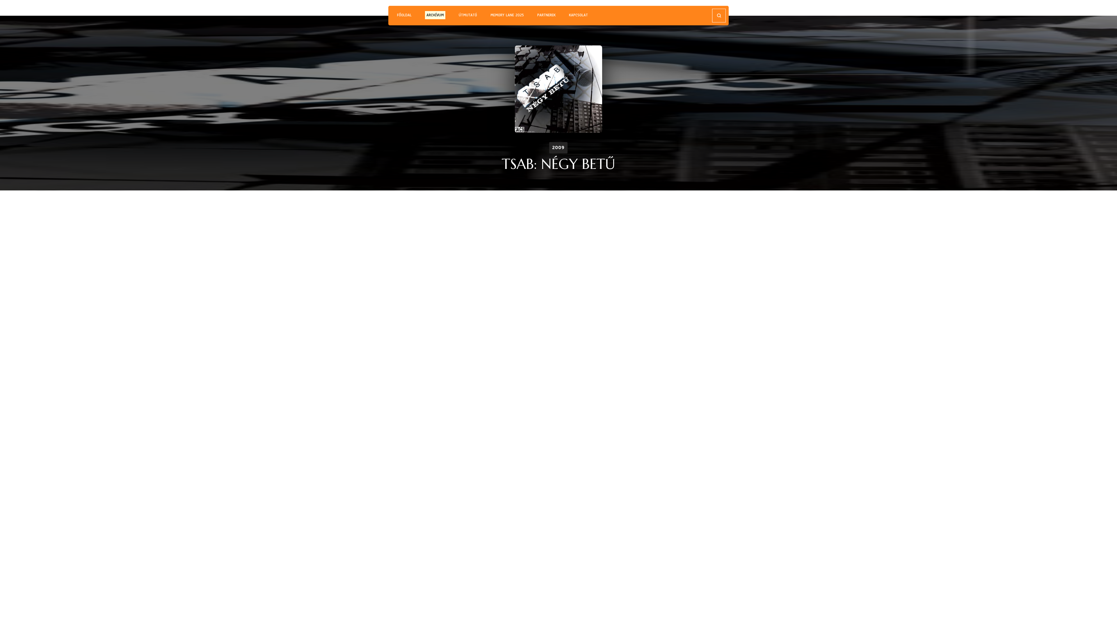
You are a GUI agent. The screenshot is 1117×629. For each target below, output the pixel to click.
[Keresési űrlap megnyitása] (719, 15)
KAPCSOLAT (578, 15)
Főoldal (404, 15)
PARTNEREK (546, 15)
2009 (558, 147)
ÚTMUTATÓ (468, 15)
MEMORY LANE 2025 (507, 15)
